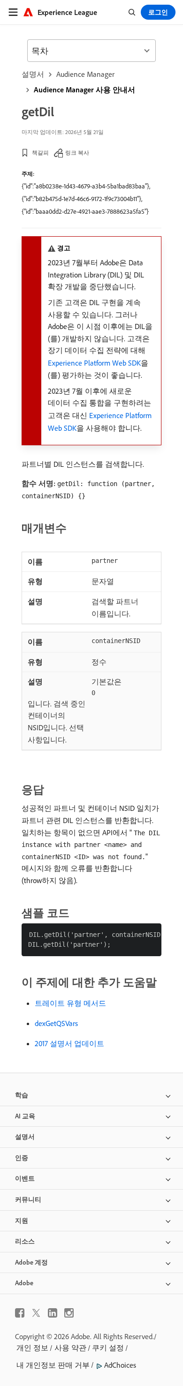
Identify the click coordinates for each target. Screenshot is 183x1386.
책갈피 (40, 152)
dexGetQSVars (56, 1023)
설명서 (33, 74)
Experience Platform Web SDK (94, 362)
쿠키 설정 (108, 1347)
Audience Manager (85, 74)
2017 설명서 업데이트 (69, 1043)
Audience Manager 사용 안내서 (84, 89)
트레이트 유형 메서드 (70, 1003)
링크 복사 (77, 152)
